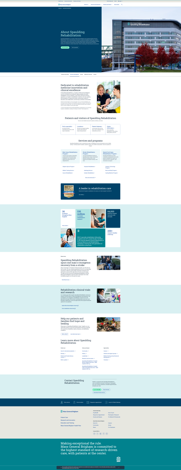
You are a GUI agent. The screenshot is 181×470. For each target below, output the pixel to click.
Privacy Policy (76, 468)
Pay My (95, 412)
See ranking (81, 194)
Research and (87, 358)
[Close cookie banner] (119, 468)
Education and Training (76, 1)
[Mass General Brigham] (64, 4)
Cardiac (89, 173)
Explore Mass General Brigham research (69, 305)
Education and (67, 423)
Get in (111, 412)
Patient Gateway (109, 1)
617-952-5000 (97, 389)
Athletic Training (68, 170)
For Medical (114, 417)
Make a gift (64, 334)
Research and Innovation (68, 1)
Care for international (67, 351)
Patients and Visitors (107, 4)
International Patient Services (99, 392)
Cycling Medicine (111, 173)
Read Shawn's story (65, 279)
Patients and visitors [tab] (65, 74)
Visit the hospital (65, 47)
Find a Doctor (116, 4)
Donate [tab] (81, 74)
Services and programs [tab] (74, 74)
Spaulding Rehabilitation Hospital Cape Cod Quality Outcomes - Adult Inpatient (90, 368)
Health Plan (60, 1)
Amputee (89, 166)
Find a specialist (75, 47)
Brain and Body (110, 170)
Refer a (64, 359)
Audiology (88, 170)
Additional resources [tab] (88, 74)
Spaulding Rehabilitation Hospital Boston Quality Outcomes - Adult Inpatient (89, 362)
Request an (98, 414)
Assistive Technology (110, 167)
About (95, 423)
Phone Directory (106, 389)
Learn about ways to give (75, 334)
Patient (64, 417)
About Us (60, 8)
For (111, 427)
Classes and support (110, 353)
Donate (115, 1)
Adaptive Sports (68, 166)
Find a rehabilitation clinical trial (68, 308)
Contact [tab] (94, 74)
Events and (97, 417)
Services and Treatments (95, 4)
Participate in (113, 414)
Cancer (67, 173)
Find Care (86, 4)
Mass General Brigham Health (71, 425)
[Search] (122, 4)
